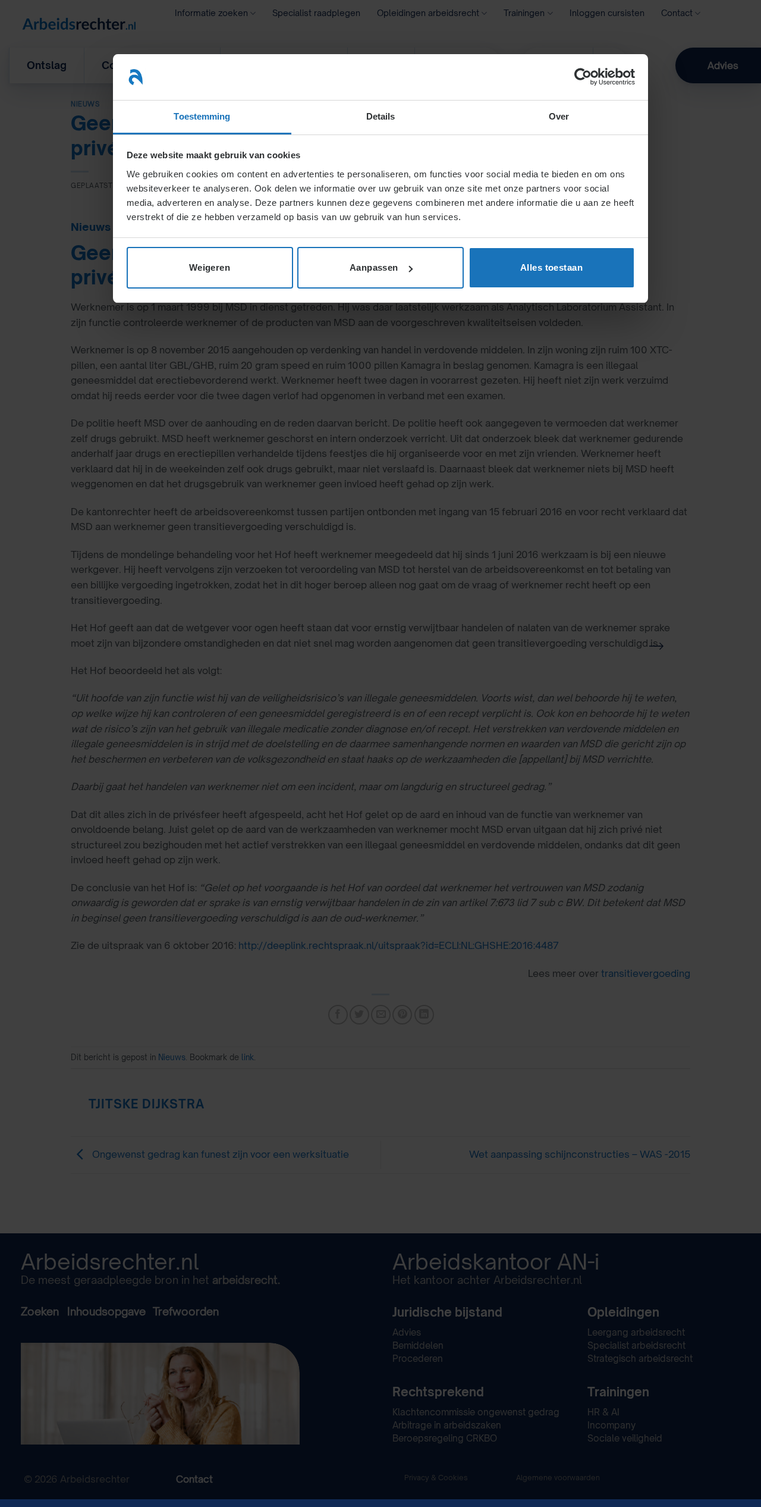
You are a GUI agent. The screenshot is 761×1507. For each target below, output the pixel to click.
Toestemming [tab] (202, 116)
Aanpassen (374, 267)
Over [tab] (559, 116)
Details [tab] (380, 116)
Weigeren (210, 267)
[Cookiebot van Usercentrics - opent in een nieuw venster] (583, 77)
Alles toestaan (551, 267)
